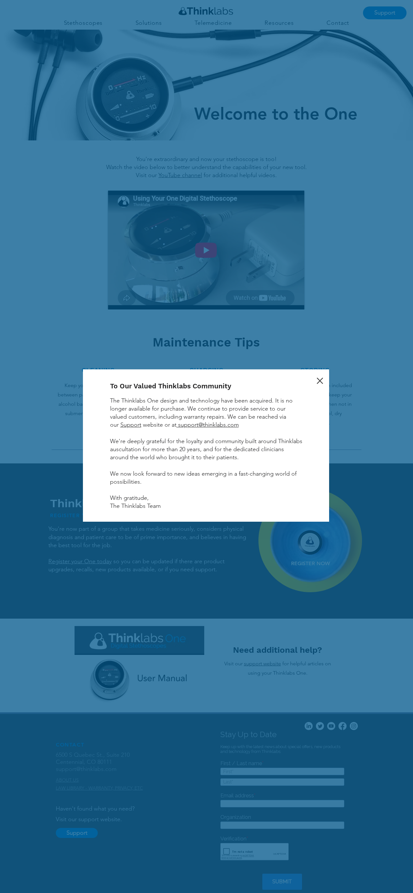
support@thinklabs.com (207, 424)
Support (130, 424)
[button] (320, 381)
